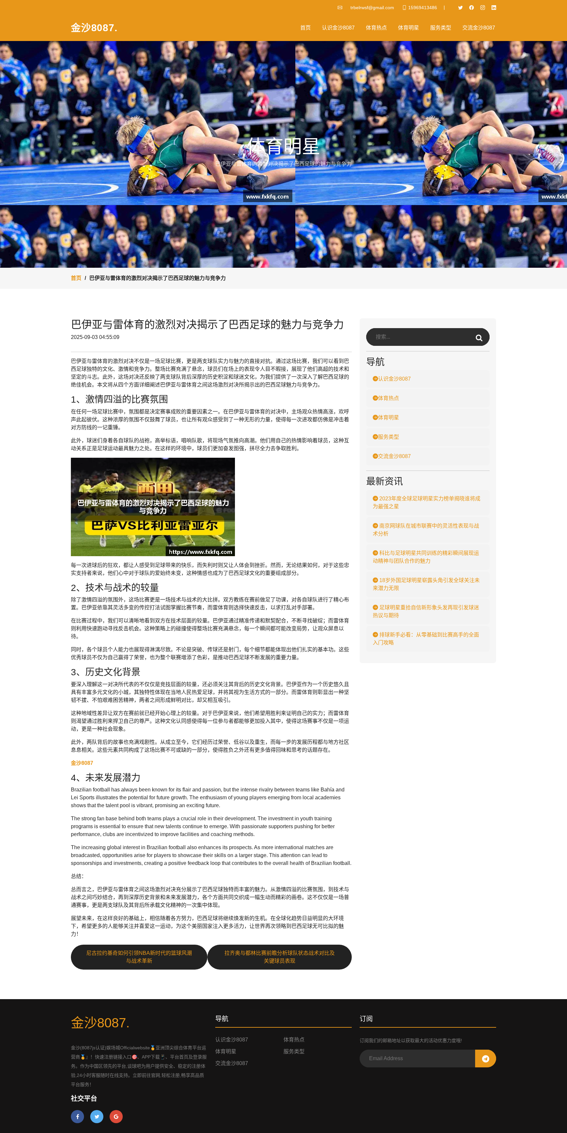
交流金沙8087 (478, 28)
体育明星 (408, 28)
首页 (305, 28)
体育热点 (376, 28)
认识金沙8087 (338, 28)
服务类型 (440, 28)
